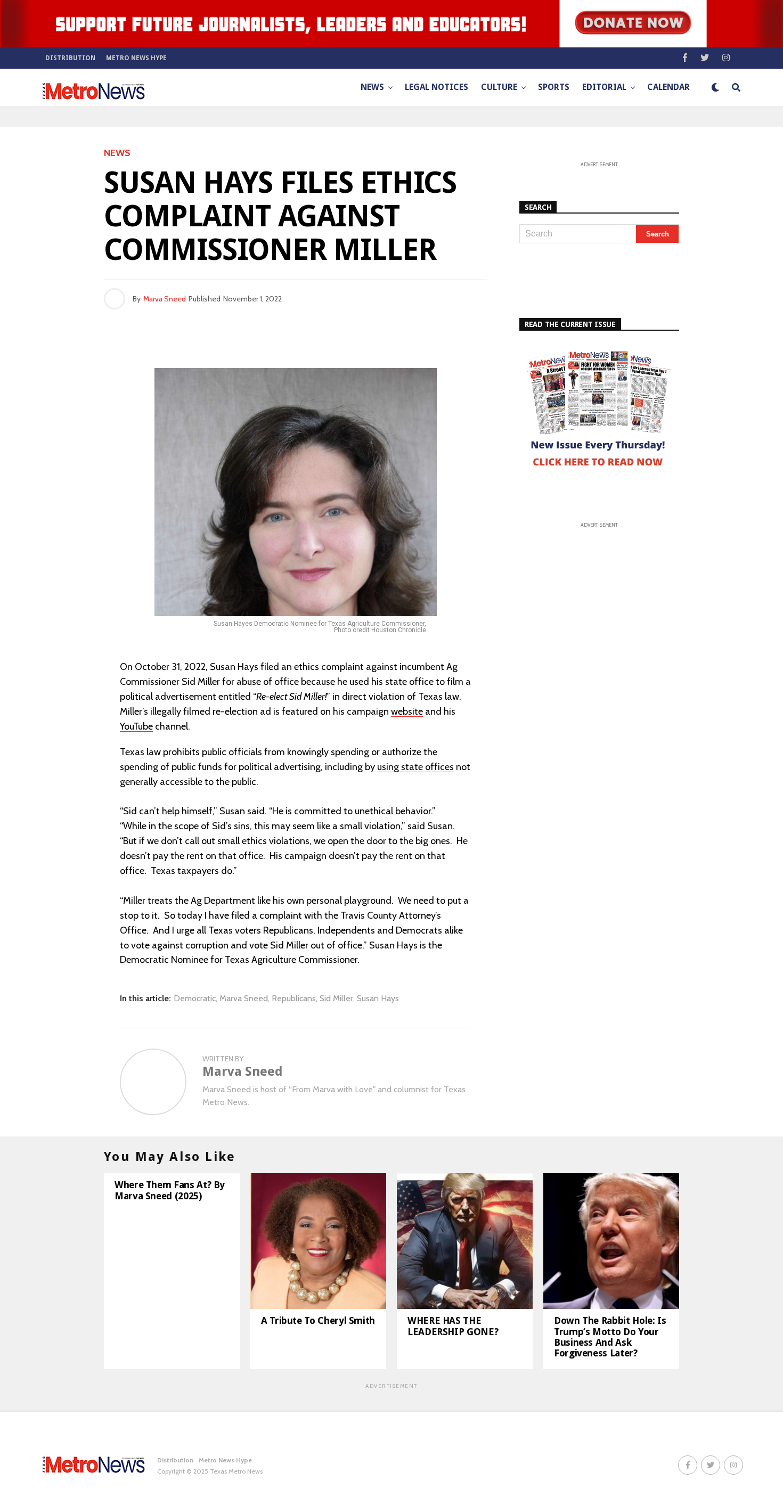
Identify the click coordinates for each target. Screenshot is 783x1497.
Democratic (195, 998)
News (372, 87)
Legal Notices (436, 87)
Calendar (668, 87)
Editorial (604, 87)
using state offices (415, 767)
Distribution (70, 58)
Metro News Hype (136, 58)
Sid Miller (336, 998)
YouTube (136, 726)
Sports (553, 87)
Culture (499, 87)
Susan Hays (378, 998)
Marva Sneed (164, 299)
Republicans (294, 998)
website (407, 711)
